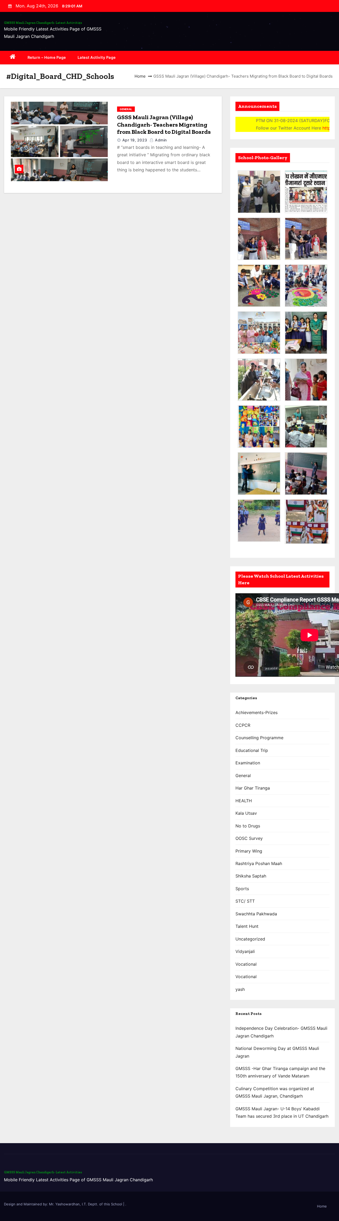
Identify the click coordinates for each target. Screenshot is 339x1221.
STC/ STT (245, 901)
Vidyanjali (245, 951)
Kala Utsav (246, 813)
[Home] (13, 57)
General (126, 109)
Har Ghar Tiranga (252, 788)
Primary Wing (248, 851)
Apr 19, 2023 (134, 140)
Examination (247, 762)
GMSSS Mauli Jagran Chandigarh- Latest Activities (43, 23)
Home (140, 76)
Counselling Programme (259, 737)
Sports (242, 888)
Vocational (246, 964)
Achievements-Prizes (256, 712)
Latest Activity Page (97, 57)
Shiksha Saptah (250, 876)
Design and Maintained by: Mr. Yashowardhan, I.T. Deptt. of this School (63, 1204)
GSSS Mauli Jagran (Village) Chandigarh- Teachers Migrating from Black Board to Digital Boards (164, 124)
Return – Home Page (47, 57)
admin (160, 140)
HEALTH (243, 800)
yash (240, 989)
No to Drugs (247, 825)
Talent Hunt (246, 926)
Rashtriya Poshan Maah (258, 863)
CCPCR (242, 725)
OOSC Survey (249, 838)
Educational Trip (251, 750)
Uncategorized (250, 939)
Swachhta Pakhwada (256, 913)
